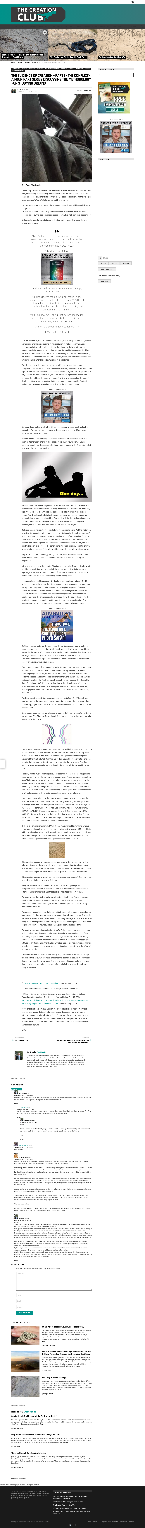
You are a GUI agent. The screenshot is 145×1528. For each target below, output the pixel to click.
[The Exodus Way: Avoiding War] (121, 45)
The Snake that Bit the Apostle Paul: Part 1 (68, 1502)
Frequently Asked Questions (109, 1521)
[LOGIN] (132, 2)
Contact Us (123, 1521)
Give (65, 26)
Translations (44, 26)
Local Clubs (74, 26)
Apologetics (30, 1412)
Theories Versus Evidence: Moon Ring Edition (69, 1508)
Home (14, 26)
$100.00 (126, 263)
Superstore (105, 26)
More (44, 1341)
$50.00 (114, 263)
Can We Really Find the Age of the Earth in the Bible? (33, 1416)
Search (131, 75)
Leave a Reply (16, 1089)
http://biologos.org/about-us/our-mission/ (40, 983)
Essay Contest (129, 26)
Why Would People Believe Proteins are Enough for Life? (35, 1434)
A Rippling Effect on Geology (54, 1377)
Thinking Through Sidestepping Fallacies (28, 1453)
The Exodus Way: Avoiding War (64, 1505)
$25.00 (103, 263)
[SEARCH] (141, 26)
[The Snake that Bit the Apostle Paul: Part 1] (72, 45)
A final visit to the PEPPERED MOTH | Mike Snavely (63, 1326)
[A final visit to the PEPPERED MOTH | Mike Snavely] (25, 1335)
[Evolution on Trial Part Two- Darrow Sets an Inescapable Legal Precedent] (2, 764)
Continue (104, 281)
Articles (23, 26)
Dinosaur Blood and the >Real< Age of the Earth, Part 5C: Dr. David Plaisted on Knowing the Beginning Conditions (66, 1352)
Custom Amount (107, 269)
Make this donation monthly (110, 276)
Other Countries (90, 26)
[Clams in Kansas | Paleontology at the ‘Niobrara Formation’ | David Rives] (24, 45)
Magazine (117, 26)
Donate (131, 1521)
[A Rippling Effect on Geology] (25, 1386)
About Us (56, 26)
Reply (16, 1103)
